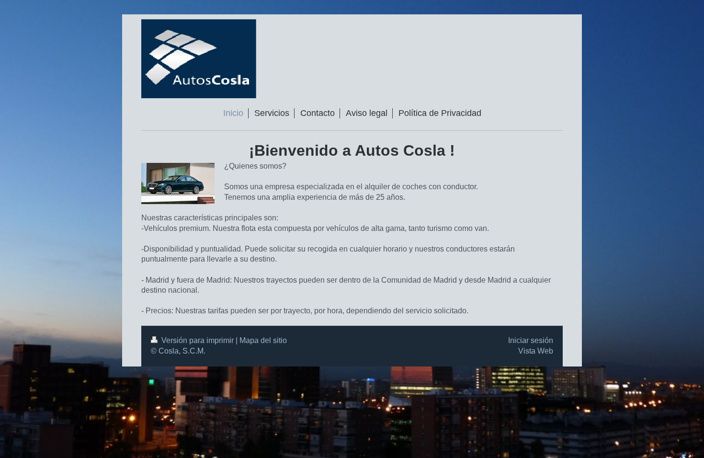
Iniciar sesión (530, 340)
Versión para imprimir (197, 340)
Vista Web (535, 351)
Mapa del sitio (263, 340)
